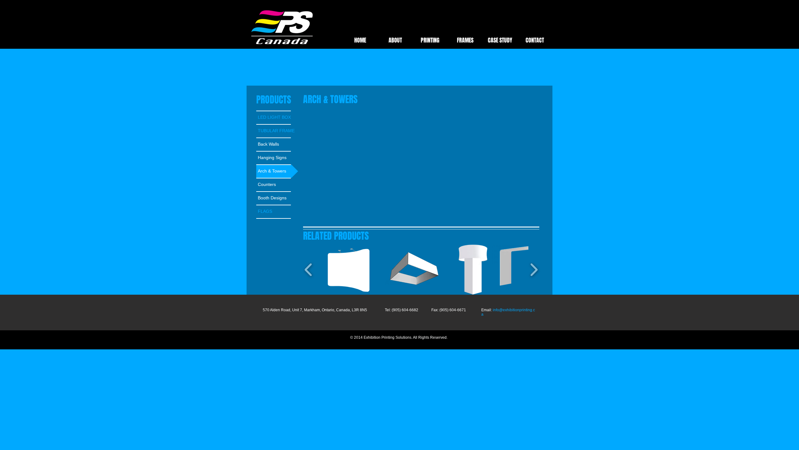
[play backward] (308, 270)
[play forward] (534, 270)
